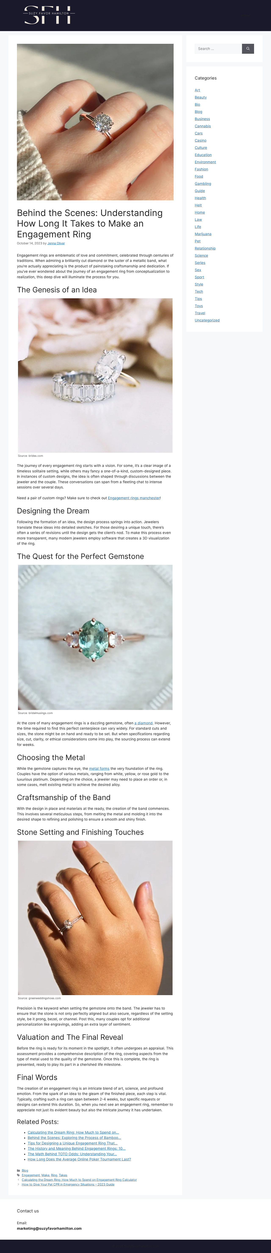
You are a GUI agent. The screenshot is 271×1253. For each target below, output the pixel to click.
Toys (199, 306)
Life (198, 227)
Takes (63, 1175)
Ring (54, 1175)
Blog (25, 1170)
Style (199, 284)
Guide (200, 191)
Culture (201, 148)
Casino (200, 140)
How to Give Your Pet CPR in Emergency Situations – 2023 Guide (68, 1184)
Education (203, 155)
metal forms (99, 768)
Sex (198, 270)
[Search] (248, 49)
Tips (198, 299)
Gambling (203, 184)
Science (201, 255)
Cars (199, 133)
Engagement (31, 1175)
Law (198, 219)
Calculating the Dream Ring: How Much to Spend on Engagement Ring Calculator (79, 1179)
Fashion (201, 169)
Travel (200, 313)
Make (45, 1175)
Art (197, 90)
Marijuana (203, 234)
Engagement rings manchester (134, 498)
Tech (199, 291)
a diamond (143, 723)
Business (202, 119)
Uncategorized (207, 320)
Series (200, 263)
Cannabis (203, 126)
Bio (197, 104)
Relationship (205, 248)
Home (245, 15)
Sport (199, 277)
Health (200, 198)
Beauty (201, 97)
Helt (198, 205)
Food (199, 176)
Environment (205, 162)
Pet (197, 241)
